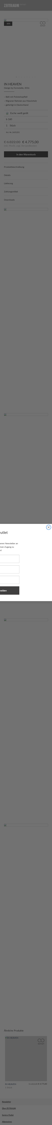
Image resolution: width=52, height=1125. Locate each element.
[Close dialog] (48, 527)
